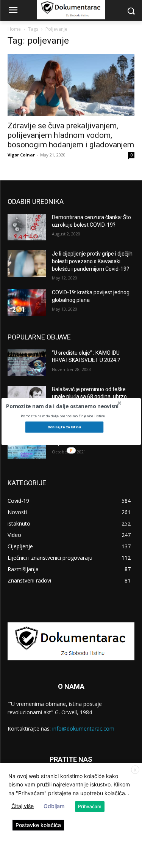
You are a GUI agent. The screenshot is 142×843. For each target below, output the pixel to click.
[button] (62, 406)
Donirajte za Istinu (64, 427)
